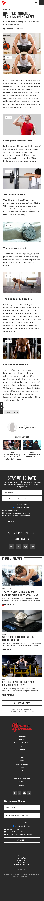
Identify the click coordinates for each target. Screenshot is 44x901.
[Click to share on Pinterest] (1, 412)
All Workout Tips (22, 703)
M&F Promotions (11, 510)
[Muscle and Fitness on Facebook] (11, 546)
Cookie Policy (22, 862)
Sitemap (22, 785)
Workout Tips (8, 9)
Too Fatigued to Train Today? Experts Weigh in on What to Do (20, 593)
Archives (22, 782)
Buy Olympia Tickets (22, 778)
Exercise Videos (22, 764)
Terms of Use (21, 858)
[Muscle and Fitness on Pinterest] (32, 546)
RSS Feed (22, 771)
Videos (22, 761)
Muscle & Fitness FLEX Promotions (17, 515)
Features (22, 746)
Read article (8, 604)
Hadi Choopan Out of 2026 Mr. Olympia (31, 456)
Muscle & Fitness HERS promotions (17, 513)
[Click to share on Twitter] (1, 408)
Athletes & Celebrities (22, 743)
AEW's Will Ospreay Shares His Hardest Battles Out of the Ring (12, 458)
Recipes (22, 749)
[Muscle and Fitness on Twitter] (18, 546)
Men (21, 507)
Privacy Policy (22, 860)
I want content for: (22, 504)
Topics (22, 757)
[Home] (4, 3)
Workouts (22, 736)
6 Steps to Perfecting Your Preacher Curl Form (18, 683)
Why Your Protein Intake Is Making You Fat (18, 638)
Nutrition (22, 739)
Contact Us (22, 856)
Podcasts (22, 767)
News (12, 452)
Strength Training (11, 412)
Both (16, 507)
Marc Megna (26, 80)
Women (28, 507)
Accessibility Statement (22, 864)
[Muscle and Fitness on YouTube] (25, 546)
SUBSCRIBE (10, 521)
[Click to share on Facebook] (1, 404)
